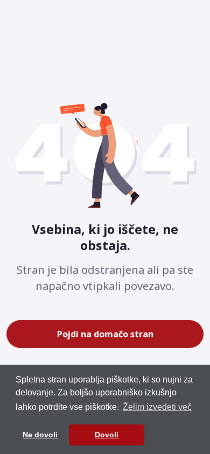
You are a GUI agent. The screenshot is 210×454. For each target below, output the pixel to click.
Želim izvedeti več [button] (157, 407)
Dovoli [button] (106, 434)
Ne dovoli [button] (40, 434)
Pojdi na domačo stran (105, 334)
